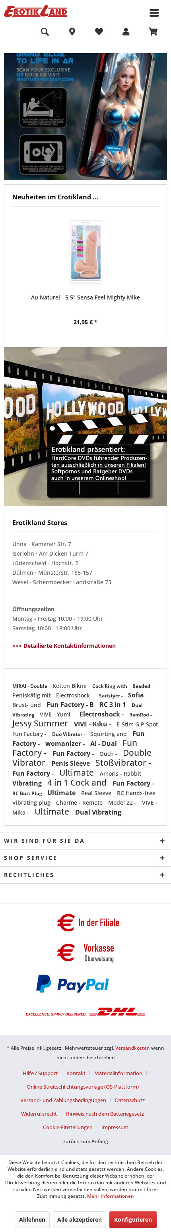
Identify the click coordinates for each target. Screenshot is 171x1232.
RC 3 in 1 (113, 704)
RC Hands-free (136, 793)
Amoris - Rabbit (120, 773)
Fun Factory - (30, 734)
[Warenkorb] (153, 33)
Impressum (114, 1127)
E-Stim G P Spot (137, 724)
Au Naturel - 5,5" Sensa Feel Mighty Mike (85, 297)
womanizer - (65, 743)
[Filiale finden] (72, 33)
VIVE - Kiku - (93, 724)
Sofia (136, 695)
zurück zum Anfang (85, 1141)
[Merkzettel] (99, 33)
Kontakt (76, 1073)
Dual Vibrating (98, 812)
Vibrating (27, 783)
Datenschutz (130, 1100)
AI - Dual (104, 743)
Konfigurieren (133, 1219)
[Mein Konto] (126, 33)
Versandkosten (132, 1048)
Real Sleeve (97, 793)
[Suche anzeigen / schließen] (45, 33)
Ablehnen (32, 1219)
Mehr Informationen (110, 1196)
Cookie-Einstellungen (68, 1127)
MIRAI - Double (30, 686)
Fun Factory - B (71, 704)
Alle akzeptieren (79, 1219)
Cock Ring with (110, 686)
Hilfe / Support (40, 1073)
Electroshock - (75, 695)
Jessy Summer (41, 723)
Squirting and (109, 734)
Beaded (141, 686)
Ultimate (77, 772)
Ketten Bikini (70, 685)
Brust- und (27, 705)
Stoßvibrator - (123, 762)
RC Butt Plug (27, 793)
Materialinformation (118, 1073)
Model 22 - (123, 802)
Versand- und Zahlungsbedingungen (63, 1100)
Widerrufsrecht (39, 1113)
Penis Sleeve (71, 763)
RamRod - (140, 714)
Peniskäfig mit (32, 695)
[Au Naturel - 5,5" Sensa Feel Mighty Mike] (85, 251)
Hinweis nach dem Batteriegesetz (105, 1113)
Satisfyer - (111, 695)
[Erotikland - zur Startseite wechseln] (35, 11)
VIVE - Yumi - (58, 714)
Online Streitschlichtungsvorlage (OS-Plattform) (83, 1086)
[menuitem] (45, 33)
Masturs (85, 116)
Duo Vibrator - (69, 734)
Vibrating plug (32, 802)
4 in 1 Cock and (78, 782)
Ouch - (109, 753)
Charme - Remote (80, 802)
